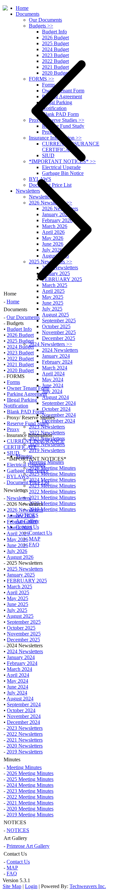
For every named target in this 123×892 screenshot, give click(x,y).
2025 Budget (55, 43)
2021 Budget (20, 364)
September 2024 (59, 403)
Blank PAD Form (25, 411)
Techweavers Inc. (88, 886)
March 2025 (19, 586)
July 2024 (52, 391)
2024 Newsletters (50, 344)
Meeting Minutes (46, 462)
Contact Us (40, 533)
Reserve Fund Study (28, 423)
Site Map (12, 886)
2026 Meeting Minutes (52, 468)
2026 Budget (55, 37)
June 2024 (52, 385)
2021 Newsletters (25, 740)
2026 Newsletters (25, 510)
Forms (13, 382)
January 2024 (56, 356)
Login (31, 886)
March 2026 (19, 527)
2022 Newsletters (25, 734)
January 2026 (21, 516)
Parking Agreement (27, 394)
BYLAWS (18, 476)
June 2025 (52, 303)
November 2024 (59, 415)
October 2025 (56, 326)
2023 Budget (20, 352)
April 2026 (18, 533)
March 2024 (54, 367)
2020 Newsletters (47, 444)
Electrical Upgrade (26, 464)
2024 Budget (55, 49)
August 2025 (55, 314)
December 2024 (58, 421)
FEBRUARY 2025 (27, 580)
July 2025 (52, 309)
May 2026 (17, 539)
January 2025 (21, 575)
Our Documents (45, 20)
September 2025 (59, 320)
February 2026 (22, 521)
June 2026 (17, 545)
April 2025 (53, 291)
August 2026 (20, 557)
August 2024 (55, 397)
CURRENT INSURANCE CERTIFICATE (34, 444)
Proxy (13, 429)
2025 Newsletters (25, 569)
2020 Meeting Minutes (52, 503)
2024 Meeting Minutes (52, 480)
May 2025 (52, 297)
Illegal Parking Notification (20, 402)
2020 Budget (20, 370)
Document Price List (28, 482)
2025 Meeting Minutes (52, 474)
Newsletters (19, 498)
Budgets (41, 25)
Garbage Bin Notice (28, 470)
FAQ (34, 544)
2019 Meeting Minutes (52, 509)
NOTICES (18, 830)
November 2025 (59, 332)
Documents (27, 14)
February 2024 (57, 362)
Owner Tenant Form (28, 388)
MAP (34, 538)
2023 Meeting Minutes (52, 485)
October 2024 (56, 409)
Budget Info (54, 31)
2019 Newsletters (47, 450)
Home (22, 8)
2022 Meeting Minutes (52, 491)
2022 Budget (20, 358)
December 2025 (58, 338)
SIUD (13, 453)
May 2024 (52, 379)
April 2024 (53, 373)
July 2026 (17, 551)
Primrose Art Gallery (28, 846)
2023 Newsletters (47, 426)
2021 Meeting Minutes (52, 497)
